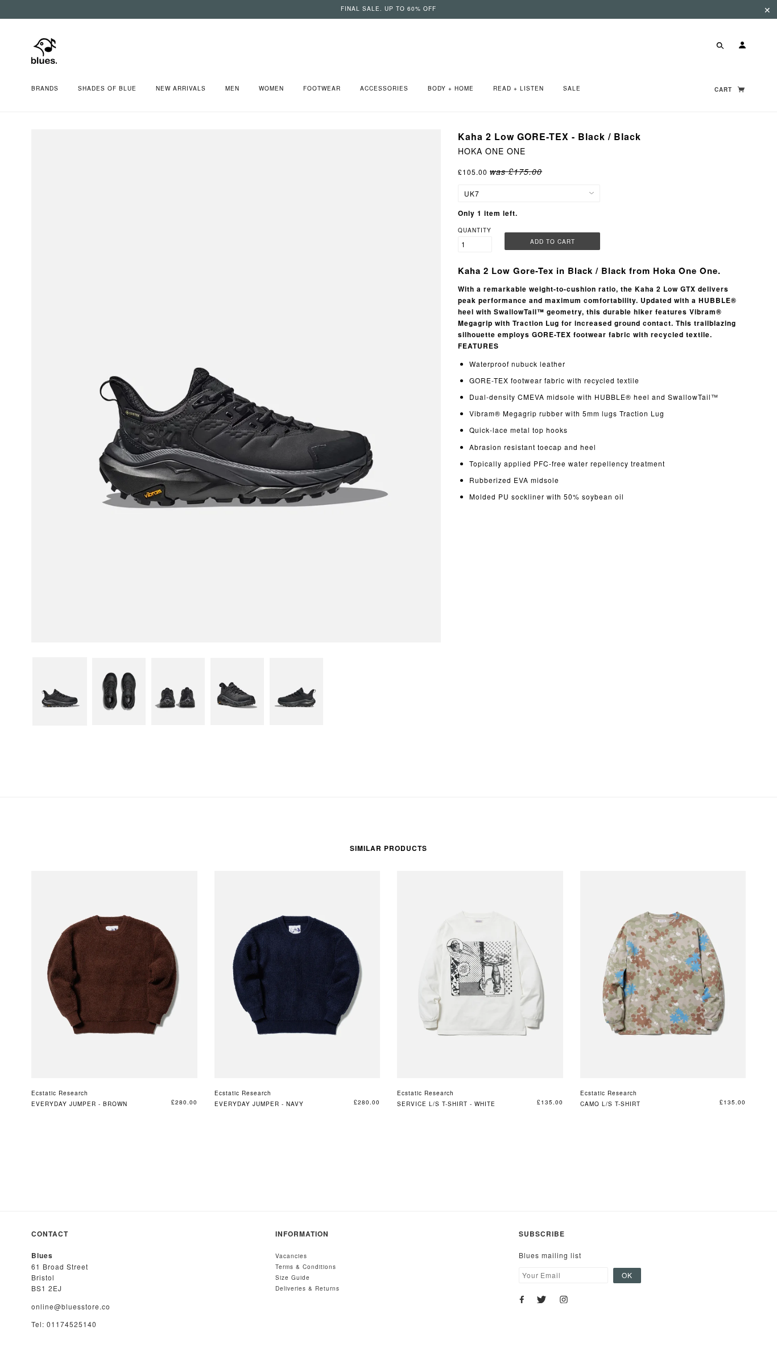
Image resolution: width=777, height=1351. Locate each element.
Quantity (474, 230)
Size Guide (292, 1278)
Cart (724, 89)
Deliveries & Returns (307, 1288)
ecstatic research (59, 1093)
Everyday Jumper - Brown (79, 1104)
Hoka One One (492, 151)
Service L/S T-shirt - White (446, 1104)
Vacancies (291, 1256)
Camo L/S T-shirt (610, 1104)
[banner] (44, 50)
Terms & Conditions (305, 1267)
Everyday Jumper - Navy (259, 1104)
